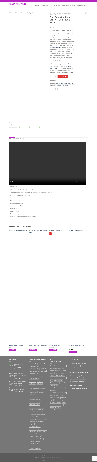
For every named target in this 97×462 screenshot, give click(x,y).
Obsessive (52, 395)
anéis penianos (53, 368)
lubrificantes (62, 387)
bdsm (59, 368)
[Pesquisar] (33, 5)
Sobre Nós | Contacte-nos (67, 1)
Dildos (32, 385)
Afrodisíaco (60, 365)
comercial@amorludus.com (81, 372)
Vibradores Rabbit (34, 446)
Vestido (63, 402)
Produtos (45, 5)
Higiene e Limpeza (34, 397)
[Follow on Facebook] (81, 1)
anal (55, 85)
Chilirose (64, 370)
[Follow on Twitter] (84, 1)
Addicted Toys (53, 365)
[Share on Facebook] (51, 89)
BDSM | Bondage (35, 371)
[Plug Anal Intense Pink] (58, 286)
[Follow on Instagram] (83, 1)
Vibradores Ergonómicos (36, 441)
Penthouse (52, 397)
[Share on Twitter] (54, 89)
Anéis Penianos (34, 366)
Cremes (40, 383)
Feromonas (63, 378)
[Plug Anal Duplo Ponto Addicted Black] (38, 286)
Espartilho (62, 375)
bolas (63, 368)
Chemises (33, 383)
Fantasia (41, 392)
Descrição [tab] (12, 138)
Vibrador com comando (55, 407)
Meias (32, 411)
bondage (52, 370)
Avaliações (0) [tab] (20, 138)
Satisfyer (66, 85)
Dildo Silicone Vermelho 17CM (76, 345)
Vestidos (32, 431)
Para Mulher (33, 421)
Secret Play (52, 402)
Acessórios (33, 363)
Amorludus (38, 5)
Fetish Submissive (58, 380)
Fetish (51, 380)
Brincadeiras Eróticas (35, 381)
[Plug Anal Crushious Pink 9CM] (18, 286)
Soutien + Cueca (40, 424)
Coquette (52, 373)
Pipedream (63, 397)
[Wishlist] (52, 5)
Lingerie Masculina (35, 404)
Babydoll (43, 368)
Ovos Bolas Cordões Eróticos (37, 414)
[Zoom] (10, 123)
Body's (43, 371)
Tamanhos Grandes (35, 426)
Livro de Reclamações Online (78, 388)
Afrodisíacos (41, 363)
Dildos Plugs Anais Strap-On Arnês (62, 83)
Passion (61, 395)
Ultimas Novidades (35, 429)
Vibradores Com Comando (36, 438)
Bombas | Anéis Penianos (36, 376)
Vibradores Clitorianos (35, 436)
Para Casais (33, 419)
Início (51, 13)
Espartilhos (33, 392)
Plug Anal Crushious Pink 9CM (16, 345)
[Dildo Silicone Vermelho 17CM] (78, 286)
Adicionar (62, 76)
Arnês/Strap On (34, 368)
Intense (57, 382)
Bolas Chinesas (34, 373)
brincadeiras (58, 370)
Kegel (61, 382)
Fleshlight (52, 382)
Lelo (65, 382)
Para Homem (42, 419)
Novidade (59, 85)
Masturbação (53, 390)
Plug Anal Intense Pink (54, 345)
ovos (57, 395)
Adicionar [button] (12, 349)
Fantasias (33, 394)
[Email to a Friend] (56, 89)
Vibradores (33, 433)
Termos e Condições (54, 1)
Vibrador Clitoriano (59, 405)
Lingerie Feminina (35, 402)
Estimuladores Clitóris (55, 378)
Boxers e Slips (34, 378)
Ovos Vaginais (34, 416)
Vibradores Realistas (35, 448)
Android (54, 47)
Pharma (41, 421)
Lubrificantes (33, 406)
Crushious (62, 373)
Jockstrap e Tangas (35, 399)
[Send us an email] (86, 1)
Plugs (56, 14)
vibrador (52, 405)
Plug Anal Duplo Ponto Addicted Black (38, 345)
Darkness (52, 375)
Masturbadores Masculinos (36, 409)
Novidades (39, 411)
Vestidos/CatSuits (42, 431)
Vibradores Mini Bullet (35, 443)
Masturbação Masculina (55, 392)
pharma (57, 397)
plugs (63, 85)
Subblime (59, 402)
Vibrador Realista (54, 409)
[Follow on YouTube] (87, 1)
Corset (56, 373)
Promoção (56, 400)
